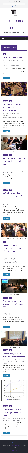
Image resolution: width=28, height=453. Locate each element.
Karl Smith (10, 420)
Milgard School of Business (13, 64)
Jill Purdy (5, 420)
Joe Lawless (11, 261)
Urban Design (5, 204)
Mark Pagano (19, 361)
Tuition (23, 361)
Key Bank (16, 261)
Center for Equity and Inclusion (10, 171)
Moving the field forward (13, 57)
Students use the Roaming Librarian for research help (14, 161)
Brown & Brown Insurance (9, 258)
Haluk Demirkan (21, 62)
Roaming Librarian (10, 172)
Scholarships (19, 117)
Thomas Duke (5, 119)
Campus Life (5, 101)
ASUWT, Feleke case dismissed (14, 4)
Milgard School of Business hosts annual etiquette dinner (12, 248)
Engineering (14, 203)
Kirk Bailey (16, 312)
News (4, 54)
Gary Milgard (6, 261)
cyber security (7, 312)
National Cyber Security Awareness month (11, 314)
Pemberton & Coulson (7, 264)
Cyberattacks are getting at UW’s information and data (13, 304)
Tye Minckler (5, 363)
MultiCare (16, 262)
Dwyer (23, 259)
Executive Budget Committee (10, 361)
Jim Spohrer (5, 64)
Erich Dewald (19, 171)
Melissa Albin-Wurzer (7, 313)
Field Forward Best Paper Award (10, 62)
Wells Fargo (14, 264)
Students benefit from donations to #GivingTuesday (12, 107)
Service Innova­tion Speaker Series (10, 65)
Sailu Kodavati (15, 60)
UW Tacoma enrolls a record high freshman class (12, 412)
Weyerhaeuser (21, 264)
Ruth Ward (19, 203)
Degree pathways (7, 203)
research (4, 172)
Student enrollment (17, 420)
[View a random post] (25, 38)
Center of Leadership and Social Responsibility (12, 259)
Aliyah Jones (13, 117)
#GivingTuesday (7, 117)
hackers (11, 312)
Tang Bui (19, 65)
